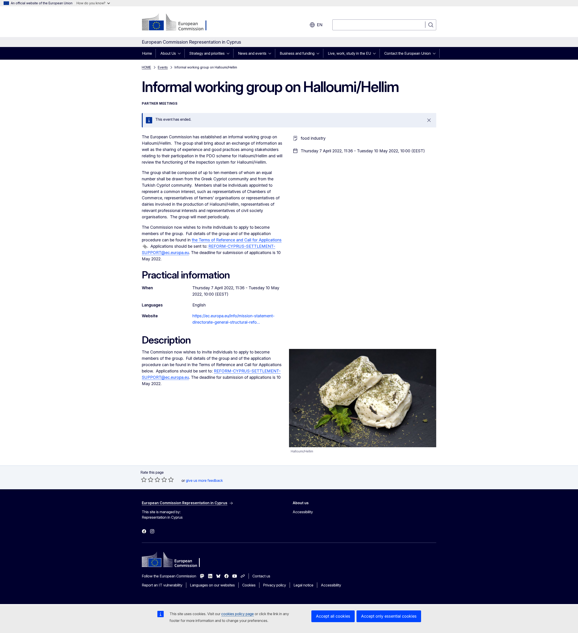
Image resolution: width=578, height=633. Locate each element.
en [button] (319, 24)
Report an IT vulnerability (162, 585)
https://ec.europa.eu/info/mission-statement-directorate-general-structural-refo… (233, 319)
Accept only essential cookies (389, 616)
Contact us (261, 576)
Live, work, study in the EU (349, 53)
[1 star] (143, 479)
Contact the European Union (407, 53)
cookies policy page (237, 614)
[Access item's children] (180, 53)
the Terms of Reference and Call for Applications (237, 240)
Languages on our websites (212, 585)
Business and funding (297, 53)
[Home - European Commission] (178, 23)
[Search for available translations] (145, 246)
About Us (168, 53)
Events (163, 67)
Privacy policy (274, 585)
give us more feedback (204, 480)
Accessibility (303, 512)
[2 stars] (147, 479)
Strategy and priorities (207, 53)
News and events (252, 53)
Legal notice (303, 585)
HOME (146, 67)
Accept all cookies (333, 616)
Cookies (249, 585)
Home (147, 53)
